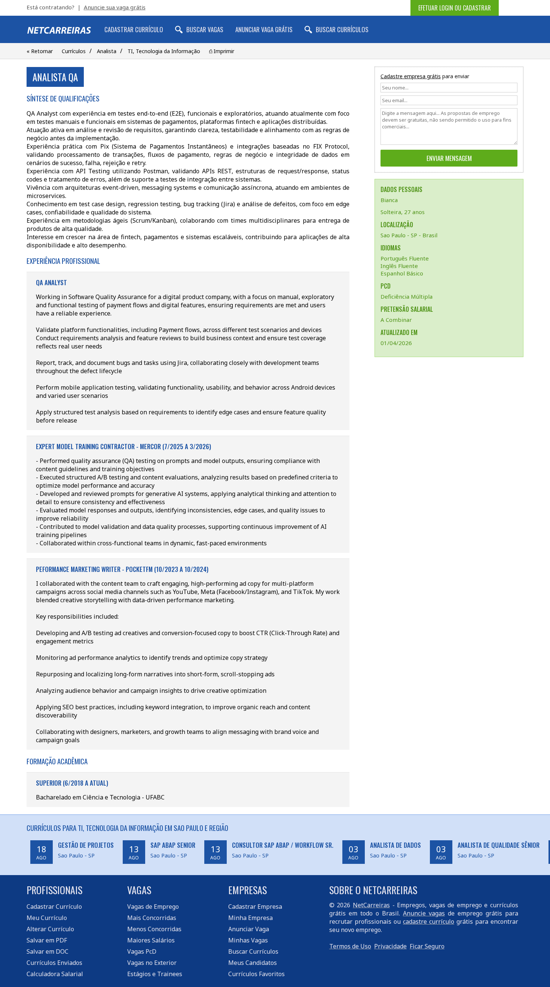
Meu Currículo (47, 918)
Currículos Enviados (54, 963)
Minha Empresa (250, 918)
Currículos (74, 51)
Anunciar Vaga (248, 929)
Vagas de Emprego (153, 906)
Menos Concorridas (154, 929)
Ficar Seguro (427, 946)
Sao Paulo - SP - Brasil (409, 235)
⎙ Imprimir (221, 51)
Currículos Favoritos (256, 974)
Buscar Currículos (342, 29)
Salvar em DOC (47, 951)
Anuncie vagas (424, 913)
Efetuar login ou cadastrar (454, 7)
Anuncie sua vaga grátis (115, 7)
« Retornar (40, 51)
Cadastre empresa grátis (411, 76)
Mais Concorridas (151, 918)
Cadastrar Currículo (133, 29)
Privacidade (390, 946)
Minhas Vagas (248, 940)
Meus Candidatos (252, 963)
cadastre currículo (428, 921)
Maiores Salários (151, 940)
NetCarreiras (371, 905)
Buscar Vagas (204, 29)
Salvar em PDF (47, 940)
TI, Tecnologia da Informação (164, 51)
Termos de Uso (350, 946)
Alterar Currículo (50, 929)
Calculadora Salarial (55, 974)
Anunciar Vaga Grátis (264, 29)
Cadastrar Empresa (255, 906)
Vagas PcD (141, 951)
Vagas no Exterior (152, 963)
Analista (106, 51)
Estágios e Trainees (154, 974)
